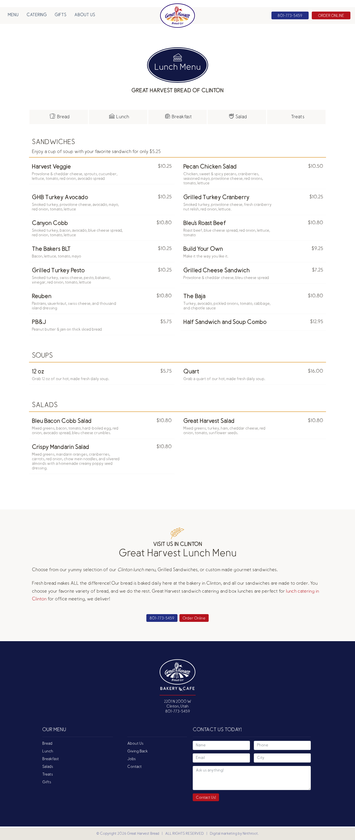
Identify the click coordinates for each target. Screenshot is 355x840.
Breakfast (50, 759)
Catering (37, 15)
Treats (47, 775)
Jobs (131, 759)
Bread (47, 744)
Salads (47, 767)
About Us (84, 15)
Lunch (47, 751)
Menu (13, 15)
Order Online (194, 618)
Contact (134, 767)
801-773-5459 (161, 618)
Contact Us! (206, 798)
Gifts (60, 15)
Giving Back (137, 751)
